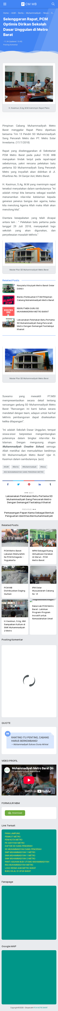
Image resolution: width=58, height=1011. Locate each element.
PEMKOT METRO (12, 836)
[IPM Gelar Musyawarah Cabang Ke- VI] (43, 575)
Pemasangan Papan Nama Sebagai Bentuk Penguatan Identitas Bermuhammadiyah (29, 514)
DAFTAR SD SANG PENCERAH (18, 846)
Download (17, 812)
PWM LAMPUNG (12, 833)
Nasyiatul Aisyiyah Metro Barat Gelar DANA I (35, 287)
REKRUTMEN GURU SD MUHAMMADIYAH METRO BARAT (33, 310)
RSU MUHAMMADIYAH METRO (19, 865)
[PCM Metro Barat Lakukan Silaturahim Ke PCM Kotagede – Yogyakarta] (15, 538)
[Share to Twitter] (18, 484)
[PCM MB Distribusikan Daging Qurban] (15, 575)
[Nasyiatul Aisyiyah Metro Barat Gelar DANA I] (8, 288)
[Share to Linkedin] (39, 484)
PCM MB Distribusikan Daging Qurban (14, 590)
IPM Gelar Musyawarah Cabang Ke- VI (43, 590)
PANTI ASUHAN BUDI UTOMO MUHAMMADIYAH (27, 862)
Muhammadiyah (30, 467)
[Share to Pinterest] (29, 484)
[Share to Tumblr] (50, 484)
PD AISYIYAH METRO (14, 843)
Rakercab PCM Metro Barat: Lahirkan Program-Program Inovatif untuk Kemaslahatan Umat (43, 612)
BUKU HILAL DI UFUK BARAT (18, 871)
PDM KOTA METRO (13, 839)
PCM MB (29, 4)
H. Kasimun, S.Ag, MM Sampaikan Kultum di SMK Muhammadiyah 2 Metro (15, 626)
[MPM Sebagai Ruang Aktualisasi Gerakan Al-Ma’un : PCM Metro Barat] (43, 538)
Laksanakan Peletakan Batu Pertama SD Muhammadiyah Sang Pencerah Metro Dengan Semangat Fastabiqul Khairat (36, 324)
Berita (16, 467)
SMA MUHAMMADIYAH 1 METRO (20, 855)
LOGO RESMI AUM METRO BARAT (20, 868)
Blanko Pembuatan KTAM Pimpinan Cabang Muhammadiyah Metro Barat (35, 298)
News (43, 467)
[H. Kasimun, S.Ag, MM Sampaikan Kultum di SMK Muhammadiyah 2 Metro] (15, 608)
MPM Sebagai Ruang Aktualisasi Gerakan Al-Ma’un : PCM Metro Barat (42, 555)
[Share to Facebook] (7, 484)
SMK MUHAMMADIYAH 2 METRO (20, 858)
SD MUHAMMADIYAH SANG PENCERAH (23, 849)
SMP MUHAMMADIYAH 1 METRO (20, 852)
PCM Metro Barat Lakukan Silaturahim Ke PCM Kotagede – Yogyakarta (14, 555)
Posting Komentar (10, 45)
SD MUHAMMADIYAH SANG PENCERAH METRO (24, 472)
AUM (7, 467)
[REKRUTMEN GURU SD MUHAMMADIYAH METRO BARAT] (8, 311)
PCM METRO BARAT (41, 1008)
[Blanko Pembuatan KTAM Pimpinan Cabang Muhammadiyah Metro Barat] (8, 299)
